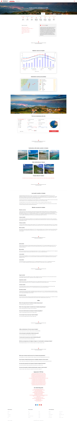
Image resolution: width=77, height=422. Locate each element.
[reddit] (39, 404)
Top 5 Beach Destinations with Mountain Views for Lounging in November (38, 374)
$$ (32, 130)
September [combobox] (39, 120)
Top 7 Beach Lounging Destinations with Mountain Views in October (38, 373)
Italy (28, 411)
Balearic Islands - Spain (61, 414)
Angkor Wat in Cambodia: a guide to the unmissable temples (38, 392)
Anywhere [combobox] (29, 120)
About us (8, 411)
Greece (39, 417)
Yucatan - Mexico (61, 411)
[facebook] (35, 404)
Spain (28, 414)
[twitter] (37, 404)
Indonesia (29, 417)
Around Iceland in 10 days (38, 399)
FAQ (8, 417)
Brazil (39, 411)
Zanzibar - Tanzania (61, 417)
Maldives (50, 411)
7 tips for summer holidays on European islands (38, 397)
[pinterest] (41, 404)
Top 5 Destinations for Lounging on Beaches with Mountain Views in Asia (38, 375)
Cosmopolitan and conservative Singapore (38, 393)
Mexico (39, 414)
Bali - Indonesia (50, 417)
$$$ (35, 130)
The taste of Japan (38, 396)
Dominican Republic (51, 414)
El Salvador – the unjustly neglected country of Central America (38, 398)
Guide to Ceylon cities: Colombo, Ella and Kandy (38, 391)
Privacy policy (9, 414)
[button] (21, 88)
